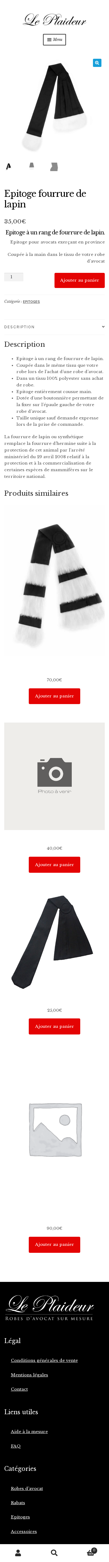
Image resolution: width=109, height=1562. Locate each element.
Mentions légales (29, 1375)
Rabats (18, 1502)
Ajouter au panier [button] (54, 696)
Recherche (54, 1553)
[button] (97, 63)
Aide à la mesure (29, 1431)
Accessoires (24, 1531)
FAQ (16, 1446)
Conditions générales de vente (44, 1360)
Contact (19, 1389)
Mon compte (18, 1553)
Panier (84, 1548)
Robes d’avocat (27, 1488)
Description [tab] (19, 327)
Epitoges (31, 301)
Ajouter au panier (79, 280)
